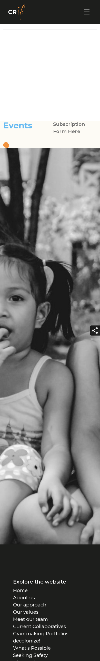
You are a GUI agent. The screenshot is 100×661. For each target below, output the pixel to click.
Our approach (29, 605)
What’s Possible (32, 648)
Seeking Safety (30, 655)
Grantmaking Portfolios (40, 634)
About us (24, 598)
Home (20, 590)
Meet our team (30, 619)
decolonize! (26, 641)
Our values (25, 612)
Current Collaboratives (39, 626)
